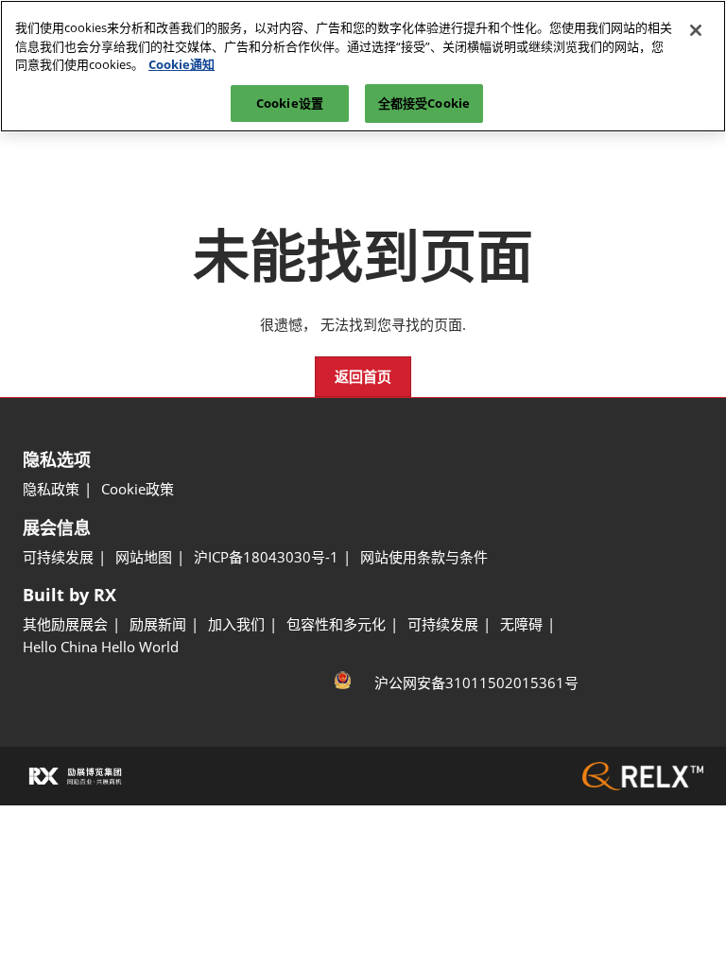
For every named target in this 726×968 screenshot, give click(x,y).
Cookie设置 (289, 103)
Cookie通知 (181, 64)
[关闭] (696, 30)
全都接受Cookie (424, 103)
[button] (363, 377)
